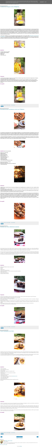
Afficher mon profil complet (3, 444)
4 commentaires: (13, 432)
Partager (2, 106)
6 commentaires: (13, 222)
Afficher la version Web (19, 438)
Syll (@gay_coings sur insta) (8, 440)
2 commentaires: (13, 326)
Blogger (21, 446)
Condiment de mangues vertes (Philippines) (9, 6)
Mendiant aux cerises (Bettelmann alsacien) (9, 226)
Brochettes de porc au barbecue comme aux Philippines (12, 109)
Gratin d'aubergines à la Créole (7, 331)
